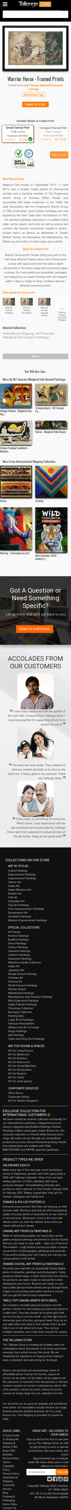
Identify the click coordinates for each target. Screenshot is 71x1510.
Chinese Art (15, 981)
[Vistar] (16, 482)
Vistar (3, 500)
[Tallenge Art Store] (35, 4)
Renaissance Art (18, 912)
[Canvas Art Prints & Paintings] (50, 1231)
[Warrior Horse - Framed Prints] (35, 48)
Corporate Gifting (18, 1096)
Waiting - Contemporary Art (15, 553)
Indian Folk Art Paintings (22, 1004)
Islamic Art (14, 882)
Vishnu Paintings (18, 947)
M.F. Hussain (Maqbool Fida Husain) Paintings (29, 335)
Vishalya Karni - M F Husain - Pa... (50, 409)
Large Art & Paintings (20, 1019)
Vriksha (39, 500)
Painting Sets (16, 1016)
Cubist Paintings (17, 870)
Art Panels (14, 932)
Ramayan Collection (20, 1012)
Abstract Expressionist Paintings (27, 920)
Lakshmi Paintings (19, 954)
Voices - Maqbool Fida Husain (50, 431)
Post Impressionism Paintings (26, 909)
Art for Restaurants (19, 1069)
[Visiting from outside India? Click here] (49, 1114)
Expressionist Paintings (22, 874)
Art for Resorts (17, 1073)
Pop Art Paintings (18, 905)
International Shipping (18, 333)
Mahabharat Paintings (21, 993)
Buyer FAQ (9, 1450)
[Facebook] (55, 1480)
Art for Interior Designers (23, 1100)
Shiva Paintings (17, 943)
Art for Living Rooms (20, 1050)
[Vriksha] (51, 482)
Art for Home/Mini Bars (22, 1066)
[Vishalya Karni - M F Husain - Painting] (51, 394)
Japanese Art (16, 970)
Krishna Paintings (18, 935)
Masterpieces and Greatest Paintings (30, 996)
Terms (6, 1462)
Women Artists (17, 989)
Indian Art (14, 886)
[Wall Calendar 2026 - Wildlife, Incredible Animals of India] (51, 529)
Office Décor (15, 1093)
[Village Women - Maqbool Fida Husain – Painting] (16, 396)
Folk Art (12, 897)
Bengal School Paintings (22, 974)
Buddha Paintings (18, 939)
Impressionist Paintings (22, 878)
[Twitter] (49, 1480)
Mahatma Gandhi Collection (24, 962)
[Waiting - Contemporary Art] (16, 528)
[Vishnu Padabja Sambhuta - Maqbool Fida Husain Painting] (16, 433)
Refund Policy (11, 1458)
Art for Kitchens (17, 1058)
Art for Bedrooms (18, 1054)
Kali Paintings (16, 1035)
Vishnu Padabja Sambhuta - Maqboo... (14, 449)
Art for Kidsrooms (19, 1062)
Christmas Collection (20, 1008)
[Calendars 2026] (28, 1165)
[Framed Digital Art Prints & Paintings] (62, 1263)
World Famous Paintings (22, 985)
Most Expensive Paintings (23, 1000)
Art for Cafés (16, 1077)
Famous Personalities (21, 1023)
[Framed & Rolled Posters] (43, 1201)
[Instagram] (60, 1480)
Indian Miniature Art (19, 889)
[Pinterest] (66, 1480)
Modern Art (15, 893)
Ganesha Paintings (19, 951)
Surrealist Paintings (19, 916)
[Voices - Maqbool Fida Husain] (51, 425)
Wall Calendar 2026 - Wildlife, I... (46, 557)
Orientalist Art (16, 901)
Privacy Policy (11, 1473)
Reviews (8, 1454)
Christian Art (15, 977)
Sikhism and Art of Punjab (23, 1027)
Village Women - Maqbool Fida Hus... (16, 412)
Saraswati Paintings (20, 958)
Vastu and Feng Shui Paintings (26, 1038)
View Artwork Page (34, 95)
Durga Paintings (17, 1031)
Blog (5, 1492)
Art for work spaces (20, 1081)
